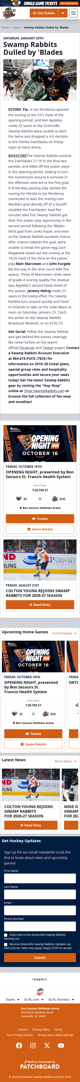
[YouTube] (61, 1045)
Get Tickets (46, 13)
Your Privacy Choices (20, 1035)
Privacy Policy (41, 1029)
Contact (23, 1029)
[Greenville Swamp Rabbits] (9, 13)
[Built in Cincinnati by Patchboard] (40, 1064)
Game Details (42, 529)
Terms (58, 1029)
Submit (40, 957)
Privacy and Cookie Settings (56, 1035)
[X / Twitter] (47, 1045)
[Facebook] (19, 1045)
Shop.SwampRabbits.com (44, 390)
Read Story (42, 605)
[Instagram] (33, 1045)
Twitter (48, 347)
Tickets (42, 519)
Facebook (26, 347)
